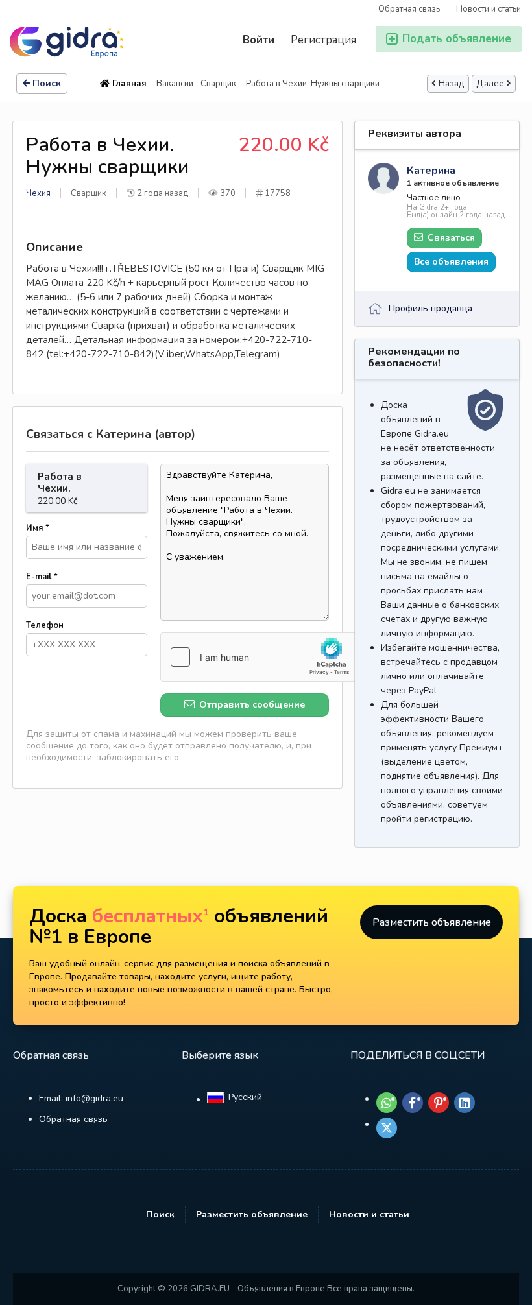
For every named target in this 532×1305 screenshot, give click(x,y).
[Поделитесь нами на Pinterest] (438, 1102)
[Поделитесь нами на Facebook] (412, 1102)
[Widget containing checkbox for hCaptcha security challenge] (258, 657)
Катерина (431, 170)
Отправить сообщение (251, 705)
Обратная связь (409, 9)
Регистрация (323, 39)
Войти (258, 39)
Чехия (38, 193)
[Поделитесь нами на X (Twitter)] (386, 1128)
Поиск (46, 83)
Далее (490, 84)
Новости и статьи (488, 9)
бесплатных (150, 916)
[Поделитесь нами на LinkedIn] (464, 1102)
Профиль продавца (430, 308)
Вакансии (174, 84)
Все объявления (451, 262)
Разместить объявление (431, 922)
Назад (452, 84)
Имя (37, 528)
